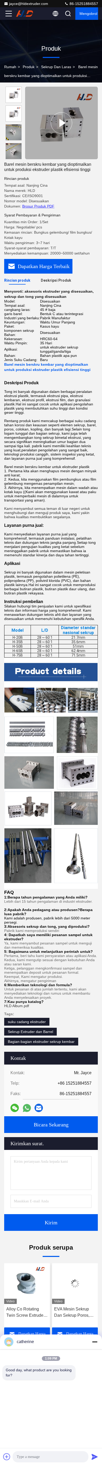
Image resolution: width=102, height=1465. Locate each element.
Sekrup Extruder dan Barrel (30, 1032)
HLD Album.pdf (16, 1006)
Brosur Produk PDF (38, 206)
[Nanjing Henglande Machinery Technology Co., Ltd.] (25, 13)
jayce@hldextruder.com (28, 4)
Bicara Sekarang (51, 1124)
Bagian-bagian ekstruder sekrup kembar (41, 1041)
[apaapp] (26, 1108)
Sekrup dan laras (56, 67)
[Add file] (6, 1456)
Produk (29, 67)
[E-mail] (38, 1107)
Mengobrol (88, 13)
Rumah (10, 67)
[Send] (94, 1456)
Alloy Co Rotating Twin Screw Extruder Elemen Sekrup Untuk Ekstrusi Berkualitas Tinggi (26, 1313)
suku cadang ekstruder (27, 1022)
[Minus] (95, 1342)
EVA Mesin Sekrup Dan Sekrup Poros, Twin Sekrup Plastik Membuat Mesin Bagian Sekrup (72, 1313)
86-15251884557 (83, 4)
